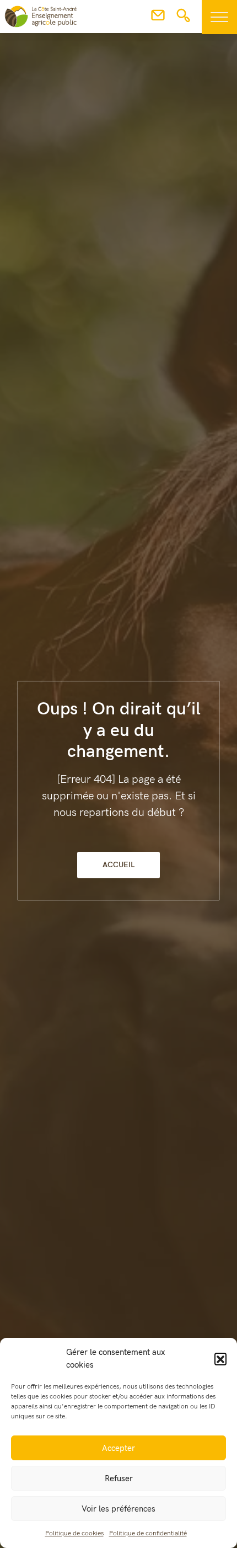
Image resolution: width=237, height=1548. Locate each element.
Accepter (118, 1448)
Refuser (119, 1478)
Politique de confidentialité (148, 1533)
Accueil (118, 864)
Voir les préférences (118, 1509)
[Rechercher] (183, 18)
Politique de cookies (74, 1533)
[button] (220, 1358)
